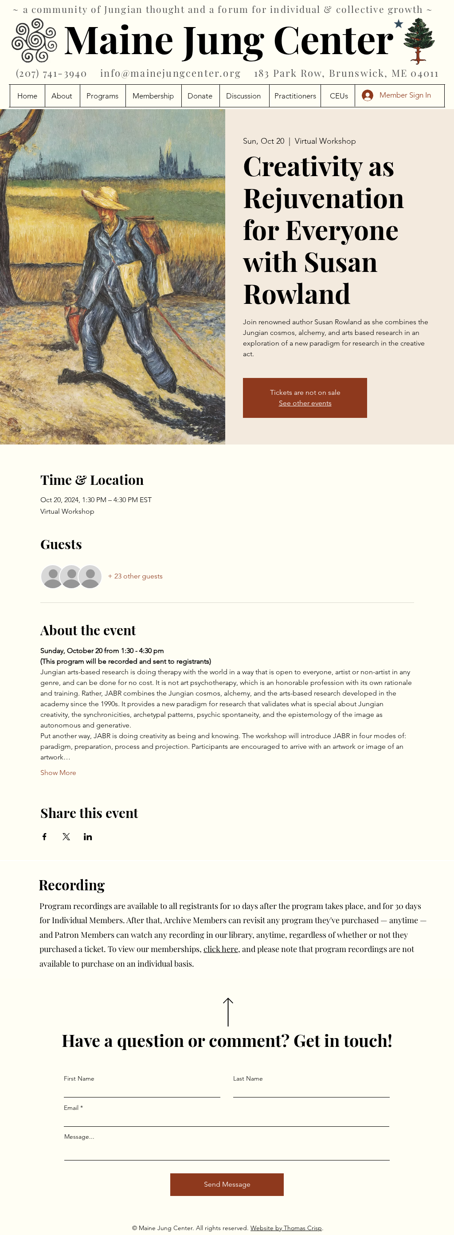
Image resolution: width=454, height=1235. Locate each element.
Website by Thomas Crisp (286, 1228)
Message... (79, 1136)
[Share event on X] (66, 836)
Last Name (248, 1078)
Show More (58, 772)
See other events (305, 403)
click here (221, 949)
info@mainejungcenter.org (170, 72)
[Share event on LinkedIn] (88, 836)
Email (71, 1108)
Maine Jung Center (228, 38)
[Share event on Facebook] (44, 836)
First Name (79, 1078)
